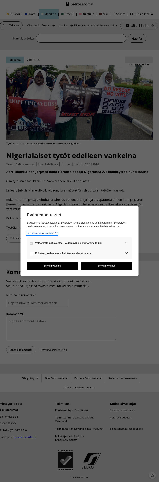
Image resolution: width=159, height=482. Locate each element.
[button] (126, 243)
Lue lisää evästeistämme (40, 233)
